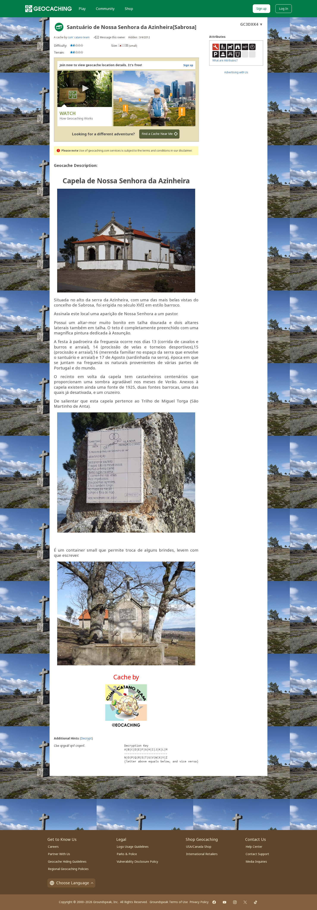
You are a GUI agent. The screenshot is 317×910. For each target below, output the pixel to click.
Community (105, 8)
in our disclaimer (181, 150)
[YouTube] (224, 902)
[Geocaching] (48, 8)
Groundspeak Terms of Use (169, 902)
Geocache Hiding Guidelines (67, 861)
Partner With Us (59, 854)
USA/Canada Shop (198, 847)
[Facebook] (214, 902)
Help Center (254, 847)
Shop (129, 8)
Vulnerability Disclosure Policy (137, 861)
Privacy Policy (199, 902)
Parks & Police (127, 854)
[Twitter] (245, 902)
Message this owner (112, 37)
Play (82, 8)
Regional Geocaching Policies (68, 869)
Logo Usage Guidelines (133, 847)
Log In (283, 8)
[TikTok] (255, 902)
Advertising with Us (236, 72)
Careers (53, 847)
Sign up (261, 8)
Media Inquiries (256, 861)
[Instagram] (234, 902)
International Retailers (202, 854)
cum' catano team (78, 37)
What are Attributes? (224, 60)
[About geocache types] (59, 27)
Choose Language (72, 882)
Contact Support (257, 854)
